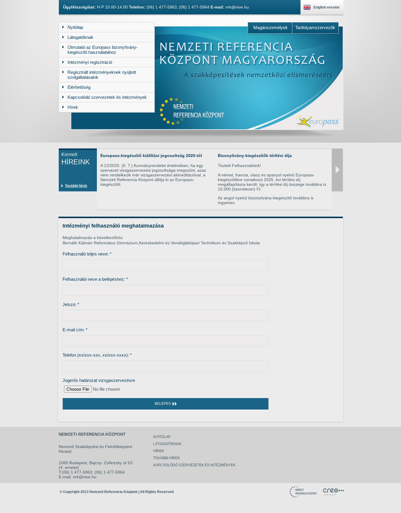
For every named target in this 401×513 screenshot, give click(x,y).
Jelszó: (71, 304)
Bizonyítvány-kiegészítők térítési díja (255, 155)
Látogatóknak (167, 444)
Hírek (158, 451)
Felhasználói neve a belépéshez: (95, 279)
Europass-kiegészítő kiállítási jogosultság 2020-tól (151, 155)
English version (326, 7)
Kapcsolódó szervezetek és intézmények (194, 465)
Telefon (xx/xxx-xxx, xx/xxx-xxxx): (97, 354)
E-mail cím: (75, 329)
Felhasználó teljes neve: (87, 253)
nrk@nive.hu (237, 7)
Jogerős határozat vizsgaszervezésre (99, 380)
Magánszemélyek (270, 27)
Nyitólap (162, 437)
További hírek (76, 186)
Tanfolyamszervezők (315, 27)
